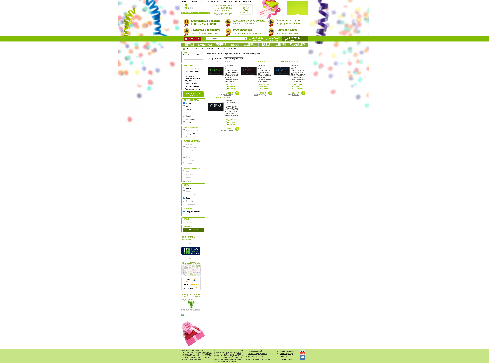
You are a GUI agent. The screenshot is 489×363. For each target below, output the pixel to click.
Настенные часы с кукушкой (192, 80)
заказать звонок (246, 13)
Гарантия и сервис (247, 1)
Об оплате (221, 1)
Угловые (189, 222)
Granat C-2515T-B (223, 97)
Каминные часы (191, 83)
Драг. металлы (192, 147)
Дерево (189, 144)
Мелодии (189, 175)
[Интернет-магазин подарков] (184, 49)
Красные (189, 201)
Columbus (190, 113)
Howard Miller (191, 119)
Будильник (190, 181)
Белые (188, 188)
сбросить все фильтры (193, 94)
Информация (196, 1)
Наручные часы (205, 45)
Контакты (232, 1)
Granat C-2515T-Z (223, 61)
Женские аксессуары (281, 45)
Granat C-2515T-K (256, 61)
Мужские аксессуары (266, 45)
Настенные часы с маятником (192, 75)
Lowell (188, 122)
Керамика (190, 160)
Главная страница (286, 354)
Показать (194, 230)
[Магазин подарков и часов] (189, 6)
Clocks (188, 110)
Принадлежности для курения (297, 45)
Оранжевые (190, 204)
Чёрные (189, 191)
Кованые (189, 151)
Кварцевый (190, 134)
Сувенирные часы (192, 89)
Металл (189, 154)
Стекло (188, 157)
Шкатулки (235, 45)
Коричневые (191, 195)
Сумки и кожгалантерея (251, 45)
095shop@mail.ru (286, 359)
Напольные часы (192, 68)
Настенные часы (192, 71)
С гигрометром (192, 215)
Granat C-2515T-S (289, 61)
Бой (187, 171)
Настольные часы (192, 86)
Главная (185, 1)
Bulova (188, 106)
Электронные (191, 137)
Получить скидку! (227, 94)
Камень (189, 163)
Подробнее (231, 84)
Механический (192, 130)
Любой (188, 178)
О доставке (210, 1)
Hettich (188, 116)
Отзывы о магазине (287, 351)
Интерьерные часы (220, 45)
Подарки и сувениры (189, 45)
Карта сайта (284, 357)
